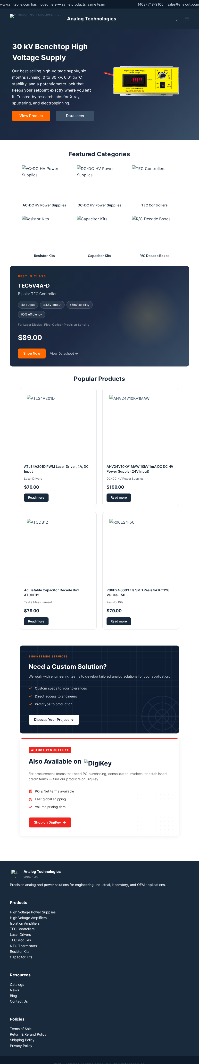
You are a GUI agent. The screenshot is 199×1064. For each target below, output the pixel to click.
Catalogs (17, 984)
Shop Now (31, 353)
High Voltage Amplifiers (28, 918)
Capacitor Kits (21, 957)
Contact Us (19, 1001)
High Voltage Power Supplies (33, 912)
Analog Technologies (91, 19)
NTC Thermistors (23, 946)
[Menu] (187, 19)
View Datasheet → (64, 353)
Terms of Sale (21, 1029)
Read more (36, 497)
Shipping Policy (22, 1040)
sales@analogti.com (183, 4)
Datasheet (75, 115)
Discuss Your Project (54, 719)
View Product (31, 115)
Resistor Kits (19, 951)
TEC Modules (20, 940)
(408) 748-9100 (151, 4)
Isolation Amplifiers (25, 923)
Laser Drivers (20, 934)
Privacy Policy (21, 1046)
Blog (13, 996)
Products (18, 902)
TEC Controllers (22, 929)
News (14, 990)
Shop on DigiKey (50, 822)
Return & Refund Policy (28, 1034)
